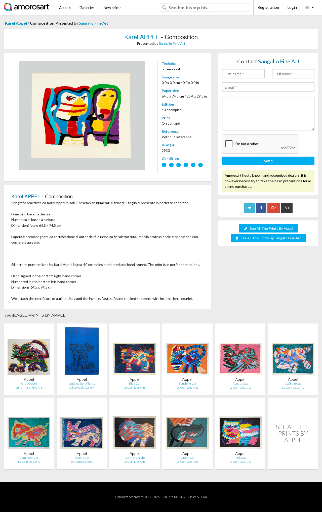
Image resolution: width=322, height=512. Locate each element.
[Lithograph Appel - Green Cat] (187, 426)
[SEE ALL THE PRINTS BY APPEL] (293, 464)
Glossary (193, 497)
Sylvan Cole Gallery (82, 387)
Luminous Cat (29, 457)
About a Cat (240, 383)
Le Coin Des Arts (134, 387)
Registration (268, 7)
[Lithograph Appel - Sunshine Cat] (187, 352)
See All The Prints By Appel (271, 228)
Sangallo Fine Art (93, 23)
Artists (65, 7)
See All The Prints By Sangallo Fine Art (270, 238)
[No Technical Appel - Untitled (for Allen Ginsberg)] (82, 352)
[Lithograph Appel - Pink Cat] (240, 426)
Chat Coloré (29, 383)
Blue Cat (134, 383)
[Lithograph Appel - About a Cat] (240, 352)
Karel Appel (16, 23)
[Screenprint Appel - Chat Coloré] (29, 352)
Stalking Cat (293, 383)
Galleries (87, 7)
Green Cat (187, 457)
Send (268, 161)
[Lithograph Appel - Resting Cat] (81, 426)
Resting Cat (81, 457)
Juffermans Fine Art (29, 387)
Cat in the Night (135, 457)
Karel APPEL (141, 36)
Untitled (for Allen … (82, 383)
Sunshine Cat (187, 383)
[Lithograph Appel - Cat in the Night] (134, 426)
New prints (112, 7)
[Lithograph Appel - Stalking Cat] (293, 352)
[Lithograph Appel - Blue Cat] (134, 352)
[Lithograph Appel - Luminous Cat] (29, 426)
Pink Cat (240, 457)
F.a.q (204, 497)
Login (292, 7)
